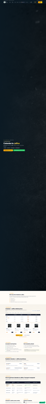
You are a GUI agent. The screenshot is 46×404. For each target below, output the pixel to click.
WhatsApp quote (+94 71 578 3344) (19, 150)
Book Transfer (7, 2)
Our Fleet (12, 2)
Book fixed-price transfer (8, 150)
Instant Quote (31, 2)
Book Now (40, 2)
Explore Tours (35, 2)
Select (36, 316)
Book (12, 332)
